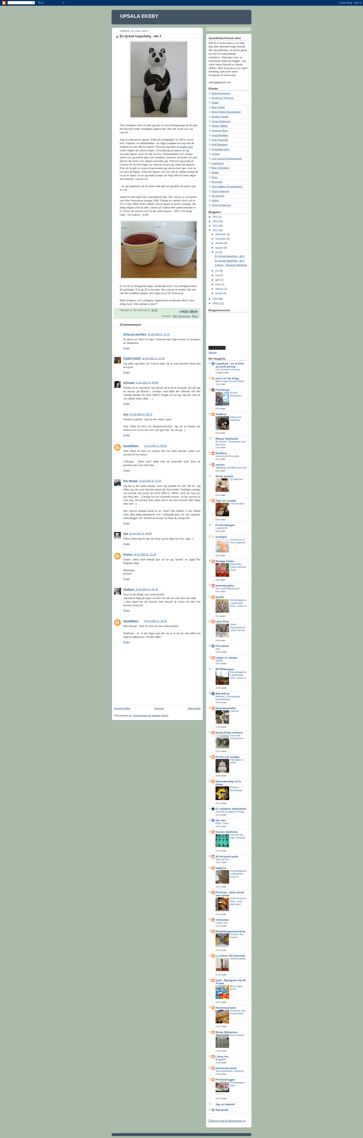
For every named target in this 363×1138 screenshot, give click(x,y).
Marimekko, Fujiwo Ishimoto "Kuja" (238, 567)
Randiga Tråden (225, 561)
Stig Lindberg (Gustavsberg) (227, 186)
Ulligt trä (234, 711)
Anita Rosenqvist (221, 93)
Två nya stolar (237, 503)
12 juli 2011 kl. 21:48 (153, 358)
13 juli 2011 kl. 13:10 (150, 481)
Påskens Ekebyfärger (236, 789)
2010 (216, 299)
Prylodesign (223, 390)
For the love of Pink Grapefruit (237, 541)
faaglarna (221, 868)
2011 (216, 230)
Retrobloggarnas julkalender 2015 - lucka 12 (238, 675)
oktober (219, 243)
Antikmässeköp (238, 958)
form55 (220, 597)
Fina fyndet (222, 646)
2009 (216, 303)
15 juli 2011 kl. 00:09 (140, 533)
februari (219, 289)
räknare (213, 352)
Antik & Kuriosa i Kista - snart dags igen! (238, 901)
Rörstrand (217, 182)
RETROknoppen (225, 669)
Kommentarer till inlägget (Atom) (150, 715)
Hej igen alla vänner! (236, 936)
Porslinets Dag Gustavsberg (237, 1012)
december (221, 234)
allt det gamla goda (227, 856)
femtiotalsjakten (225, 585)
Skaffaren (128, 589)
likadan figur (186, 147)
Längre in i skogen (226, 657)
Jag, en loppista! (225, 1104)
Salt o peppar (237, 1035)
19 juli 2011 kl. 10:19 (155, 621)
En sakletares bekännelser (231, 809)
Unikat (215, 200)
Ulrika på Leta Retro (134, 334)
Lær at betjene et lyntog (228, 369)
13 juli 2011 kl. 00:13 (141, 414)
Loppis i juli (221, 922)
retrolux (220, 465)
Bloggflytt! (221, 1059)
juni (217, 271)
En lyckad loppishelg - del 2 (230, 256)
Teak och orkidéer (226, 500)
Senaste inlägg (122, 708)
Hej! (218, 649)
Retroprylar (222, 1110)
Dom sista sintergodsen (237, 737)
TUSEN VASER (132, 358)
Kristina (127, 554)
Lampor (216, 154)
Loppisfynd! (221, 528)
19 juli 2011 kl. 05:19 (146, 589)
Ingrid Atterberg (220, 135)
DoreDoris (221, 453)
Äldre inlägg (194, 708)
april (218, 280)
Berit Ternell (218, 107)
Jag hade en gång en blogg (230, 811)
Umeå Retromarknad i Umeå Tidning (238, 627)
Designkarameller (226, 708)
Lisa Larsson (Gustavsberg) (227, 158)
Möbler (215, 172)
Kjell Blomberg (219, 144)
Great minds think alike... (228, 456)
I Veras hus (222, 1056)
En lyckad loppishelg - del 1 (230, 260)
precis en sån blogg (227, 378)
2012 (216, 225)
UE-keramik (218, 196)
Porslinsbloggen (225, 525)
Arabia (215, 102)
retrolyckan (222, 920)
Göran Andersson (221, 121)
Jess (126, 414)
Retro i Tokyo (222, 823)
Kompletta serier (221, 149)
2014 (216, 217)
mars (218, 284)
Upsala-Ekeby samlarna (229, 732)
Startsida (159, 708)
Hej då (219, 660)
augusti (219, 247)
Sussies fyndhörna (226, 832)
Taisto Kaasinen (220, 191)
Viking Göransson (221, 205)
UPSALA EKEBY (139, 16)
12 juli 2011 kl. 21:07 (158, 334)
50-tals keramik (224, 476)
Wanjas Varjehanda (227, 438)
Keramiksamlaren (226, 1008)
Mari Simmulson (181, 316)
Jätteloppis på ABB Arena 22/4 (231, 467)
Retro (195, 316)
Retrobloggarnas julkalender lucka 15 (238, 874)
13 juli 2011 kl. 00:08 (147, 382)
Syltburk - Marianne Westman (231, 265)
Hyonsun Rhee (220, 130)
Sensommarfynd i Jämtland (230, 1071)
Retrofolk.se (223, 693)
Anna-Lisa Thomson (222, 98)
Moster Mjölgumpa (226, 1032)
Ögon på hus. (222, 859)
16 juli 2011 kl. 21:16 (144, 554)
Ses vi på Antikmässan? (228, 588)
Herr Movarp (130, 481)
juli (217, 252)
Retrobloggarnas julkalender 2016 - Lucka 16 (238, 603)
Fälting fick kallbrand (235, 419)
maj (217, 275)
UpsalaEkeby (130, 446)
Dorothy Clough (220, 116)
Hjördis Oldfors (220, 126)
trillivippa (128, 382)
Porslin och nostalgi (227, 757)
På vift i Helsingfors (236, 394)
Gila (125, 533)
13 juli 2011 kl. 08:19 (155, 446)
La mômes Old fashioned (230, 956)
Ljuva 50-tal (222, 621)
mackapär (221, 537)
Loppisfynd (217, 163)
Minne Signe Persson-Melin (230, 381)
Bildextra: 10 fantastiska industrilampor (228, 698)
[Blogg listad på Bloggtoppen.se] (227, 1121)
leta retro (221, 820)
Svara (126, 348)
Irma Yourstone (220, 140)
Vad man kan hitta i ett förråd (237, 836)
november (221, 239)
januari (219, 293)
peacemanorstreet (226, 1068)
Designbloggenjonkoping (230, 931)
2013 (216, 221)
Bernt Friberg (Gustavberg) (226, 112)
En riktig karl (236, 479)
